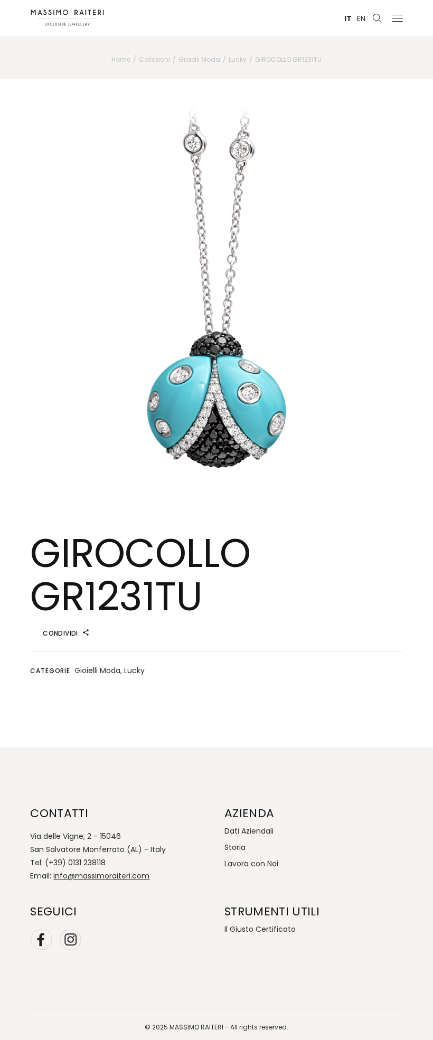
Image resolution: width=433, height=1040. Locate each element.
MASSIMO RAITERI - (200, 1027)
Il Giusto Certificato (260, 929)
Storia (235, 847)
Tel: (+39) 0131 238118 (68, 862)
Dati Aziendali (249, 831)
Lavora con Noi (251, 863)
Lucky (134, 670)
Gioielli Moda (97, 670)
